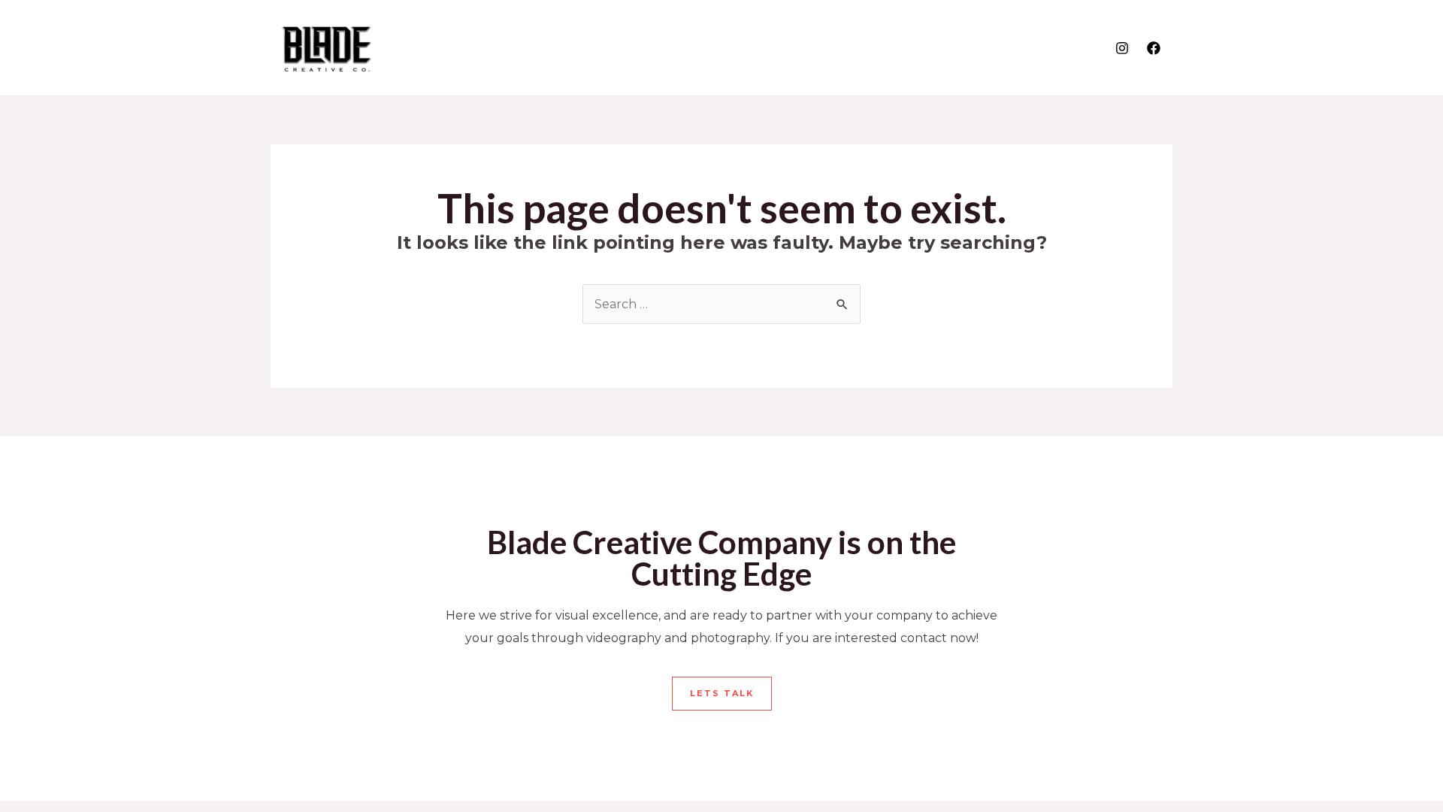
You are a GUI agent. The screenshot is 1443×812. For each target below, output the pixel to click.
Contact (1066, 47)
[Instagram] (1122, 48)
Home (954, 47)
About (1006, 47)
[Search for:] (721, 304)
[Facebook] (1153, 48)
